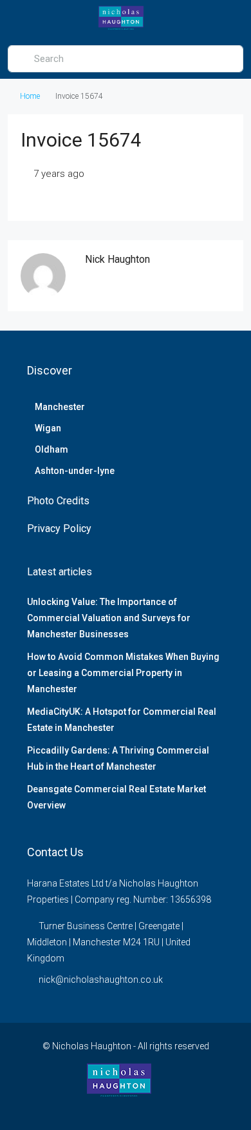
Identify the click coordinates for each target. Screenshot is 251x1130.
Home (30, 96)
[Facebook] (103, 1106)
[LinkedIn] (126, 1106)
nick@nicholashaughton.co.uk (101, 979)
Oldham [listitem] (51, 449)
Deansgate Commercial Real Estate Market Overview (116, 797)
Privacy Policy (59, 528)
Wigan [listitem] (48, 428)
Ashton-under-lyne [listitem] (75, 471)
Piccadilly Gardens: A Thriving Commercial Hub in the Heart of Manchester (118, 758)
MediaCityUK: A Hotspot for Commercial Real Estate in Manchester (121, 719)
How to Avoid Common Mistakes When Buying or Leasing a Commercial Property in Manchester (123, 673)
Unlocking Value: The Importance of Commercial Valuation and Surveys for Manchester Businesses (109, 618)
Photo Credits (58, 501)
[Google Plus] (148, 1106)
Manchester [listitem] (60, 407)
